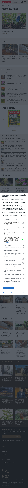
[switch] (23, 223)
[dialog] (14, 244)
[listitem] (14, 220)
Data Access (14, 292)
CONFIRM (8, 287)
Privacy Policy (22, 292)
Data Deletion (6, 292)
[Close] (25, 195)
